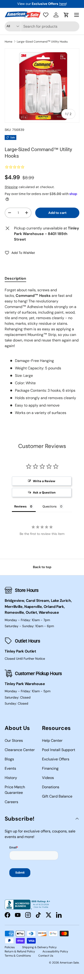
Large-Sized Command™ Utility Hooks (42, 41)
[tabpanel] (42, 351)
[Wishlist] (46, 15)
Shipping (11, 187)
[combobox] (42, 26)
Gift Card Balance (57, 796)
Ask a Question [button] (44, 492)
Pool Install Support (58, 749)
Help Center (52, 740)
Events (10, 768)
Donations (50, 787)
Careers (11, 801)
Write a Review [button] (44, 481)
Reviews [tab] (20, 506)
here (62, 4)
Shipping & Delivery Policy (39, 947)
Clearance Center (20, 749)
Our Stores (14, 740)
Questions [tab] (49, 506)
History (11, 777)
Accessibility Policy (55, 951)
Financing (50, 768)
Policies (10, 947)
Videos (48, 777)
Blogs (9, 759)
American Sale (69, 962)
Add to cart (57, 213)
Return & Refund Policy (20, 951)
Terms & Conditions (18, 955)
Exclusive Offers (55, 759)
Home (8, 41)
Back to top (42, 567)
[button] (66, 15)
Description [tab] (15, 278)
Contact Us (45, 955)
